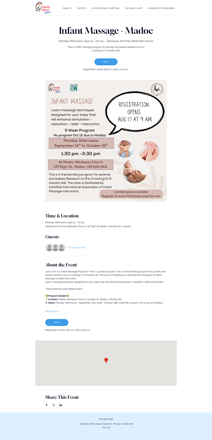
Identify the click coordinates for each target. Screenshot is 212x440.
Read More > (52, 311)
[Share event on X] (53, 405)
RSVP (106, 61)
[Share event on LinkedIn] (60, 405)
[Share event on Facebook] (46, 405)
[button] (67, 8)
